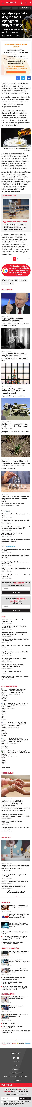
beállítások (24, 1076)
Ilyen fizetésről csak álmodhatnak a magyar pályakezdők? (14, 659)
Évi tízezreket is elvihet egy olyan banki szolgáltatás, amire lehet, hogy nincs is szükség (15, 815)
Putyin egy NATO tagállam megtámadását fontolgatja (12, 320)
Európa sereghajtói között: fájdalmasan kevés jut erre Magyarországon (12, 803)
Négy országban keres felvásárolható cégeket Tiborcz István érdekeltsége (18, 740)
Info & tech (5, 902)
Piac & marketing (7, 994)
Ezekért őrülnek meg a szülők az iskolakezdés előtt (18, 1015)
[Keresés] (30, 2)
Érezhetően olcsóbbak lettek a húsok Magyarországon (12, 620)
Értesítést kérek (25, 1098)
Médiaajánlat (16, 1069)
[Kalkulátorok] (21, 2)
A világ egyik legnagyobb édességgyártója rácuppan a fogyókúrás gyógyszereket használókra (14, 938)
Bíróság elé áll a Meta (8, 1023)
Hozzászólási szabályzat (16, 1073)
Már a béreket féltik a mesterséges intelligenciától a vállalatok (12, 943)
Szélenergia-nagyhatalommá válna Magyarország (11, 821)
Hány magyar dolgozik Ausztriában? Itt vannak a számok (15, 646)
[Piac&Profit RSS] (18, 1058)
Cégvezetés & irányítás (10, 280)
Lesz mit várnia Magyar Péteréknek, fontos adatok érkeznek (14, 627)
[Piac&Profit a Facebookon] (14, 1058)
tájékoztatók (16, 1076)
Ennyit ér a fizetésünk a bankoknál (11, 671)
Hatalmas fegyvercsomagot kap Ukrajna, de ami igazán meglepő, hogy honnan (14, 426)
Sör (11, 283)
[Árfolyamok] (25, 2)
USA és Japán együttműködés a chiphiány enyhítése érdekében (18, 906)
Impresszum (16, 1061)
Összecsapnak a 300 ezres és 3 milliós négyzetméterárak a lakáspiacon (12, 665)
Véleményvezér (7, 290)
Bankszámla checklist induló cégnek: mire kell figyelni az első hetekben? (18, 970)
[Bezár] (30, 1085)
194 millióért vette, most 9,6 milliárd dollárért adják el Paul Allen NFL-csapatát (17, 705)
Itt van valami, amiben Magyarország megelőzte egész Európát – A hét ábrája (15, 540)
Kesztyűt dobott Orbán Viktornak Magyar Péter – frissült (14, 354)
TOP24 (5, 511)
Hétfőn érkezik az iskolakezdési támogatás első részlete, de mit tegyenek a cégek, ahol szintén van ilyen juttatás (15, 988)
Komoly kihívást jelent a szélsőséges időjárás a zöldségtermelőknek (15, 676)
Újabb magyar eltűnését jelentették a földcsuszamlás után (12, 534)
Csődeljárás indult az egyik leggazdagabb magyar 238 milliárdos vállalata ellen (17, 690)
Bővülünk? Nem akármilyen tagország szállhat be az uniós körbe (15, 521)
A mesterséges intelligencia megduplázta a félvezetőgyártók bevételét (18, 924)
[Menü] (2, 2)
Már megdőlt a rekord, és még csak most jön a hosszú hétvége (15, 828)
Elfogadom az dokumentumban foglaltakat (17, 1103)
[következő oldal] (29, 258)
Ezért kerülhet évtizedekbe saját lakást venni (14, 881)
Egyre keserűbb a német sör (15, 221)
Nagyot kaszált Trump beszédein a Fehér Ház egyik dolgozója (14, 652)
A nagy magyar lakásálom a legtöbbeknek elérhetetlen (13, 875)
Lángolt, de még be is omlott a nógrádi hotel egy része (15, 514)
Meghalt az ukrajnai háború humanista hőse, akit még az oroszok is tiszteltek (13, 390)
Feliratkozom (16, 592)
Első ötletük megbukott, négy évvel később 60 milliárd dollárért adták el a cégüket (19, 752)
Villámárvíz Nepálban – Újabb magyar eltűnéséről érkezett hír (15, 575)
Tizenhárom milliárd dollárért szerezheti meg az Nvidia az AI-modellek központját (17, 724)
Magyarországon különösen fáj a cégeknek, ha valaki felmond (19, 952)
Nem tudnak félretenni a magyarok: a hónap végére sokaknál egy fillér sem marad (14, 633)
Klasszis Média (16, 1080)
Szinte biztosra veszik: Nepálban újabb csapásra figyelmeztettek (15, 569)
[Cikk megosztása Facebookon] (18, 78)
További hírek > (6, 767)
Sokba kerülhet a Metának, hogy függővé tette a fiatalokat (18, 997)
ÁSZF (16, 1065)
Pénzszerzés (6, 838)
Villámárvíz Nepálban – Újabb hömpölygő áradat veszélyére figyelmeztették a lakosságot (15, 527)
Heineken (5, 283)
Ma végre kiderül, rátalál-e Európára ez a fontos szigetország (15, 562)
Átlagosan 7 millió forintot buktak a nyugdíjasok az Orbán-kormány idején (15, 498)
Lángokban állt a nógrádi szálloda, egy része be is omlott (15, 549)
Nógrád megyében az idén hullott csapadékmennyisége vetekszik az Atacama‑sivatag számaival (15, 463)
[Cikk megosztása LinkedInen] (29, 78)
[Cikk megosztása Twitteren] (23, 78)
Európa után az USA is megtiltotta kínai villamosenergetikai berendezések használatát (19, 916)
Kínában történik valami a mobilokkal (16, 1006)
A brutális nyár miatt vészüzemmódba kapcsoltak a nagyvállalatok (13, 978)
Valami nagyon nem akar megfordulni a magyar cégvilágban (19, 960)
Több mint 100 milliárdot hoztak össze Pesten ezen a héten (15, 556)
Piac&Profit (21, 36)
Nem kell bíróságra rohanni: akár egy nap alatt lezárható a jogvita (15, 639)
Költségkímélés (7, 773)
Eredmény (23, 280)
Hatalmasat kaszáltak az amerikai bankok (13, 886)
